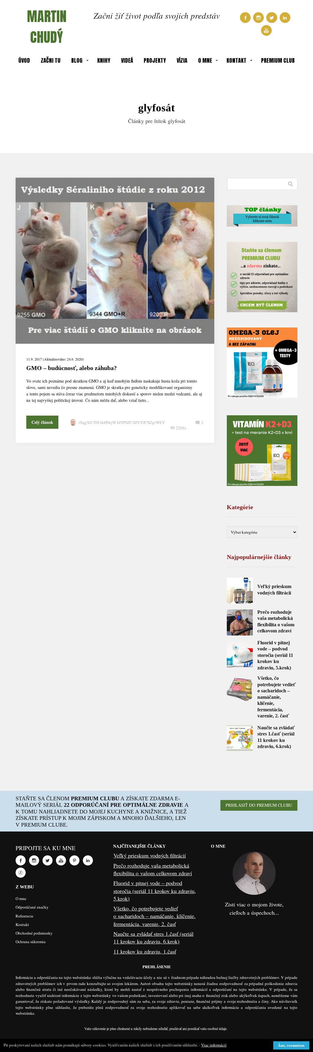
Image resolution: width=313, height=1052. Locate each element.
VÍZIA (182, 60)
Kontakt (22, 924)
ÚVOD (24, 60)
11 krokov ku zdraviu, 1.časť (144, 951)
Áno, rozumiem (291, 1045)
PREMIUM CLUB (278, 60)
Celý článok (42, 422)
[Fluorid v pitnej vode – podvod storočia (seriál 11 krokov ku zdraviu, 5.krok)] (240, 654)
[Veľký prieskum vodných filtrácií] (240, 591)
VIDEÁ (127, 60)
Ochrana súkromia (31, 941)
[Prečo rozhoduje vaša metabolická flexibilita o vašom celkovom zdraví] (240, 622)
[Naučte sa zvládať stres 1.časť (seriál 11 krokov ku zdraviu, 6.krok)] (240, 738)
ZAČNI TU (51, 60)
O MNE (205, 60)
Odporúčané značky (32, 907)
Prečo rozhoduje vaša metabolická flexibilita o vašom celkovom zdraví (152, 869)
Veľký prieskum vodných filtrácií (149, 855)
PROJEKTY (155, 60)
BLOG (77, 60)
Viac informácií (213, 1045)
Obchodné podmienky (34, 933)
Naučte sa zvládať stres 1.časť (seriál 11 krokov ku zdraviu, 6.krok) (153, 937)
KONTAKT (236, 60)
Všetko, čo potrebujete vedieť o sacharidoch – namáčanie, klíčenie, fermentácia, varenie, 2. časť (276, 697)
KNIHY (103, 60)
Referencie (24, 916)
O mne (21, 898)
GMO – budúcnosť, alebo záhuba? (71, 368)
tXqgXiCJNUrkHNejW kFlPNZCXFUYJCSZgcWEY (122, 422)
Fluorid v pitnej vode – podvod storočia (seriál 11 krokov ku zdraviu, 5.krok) (275, 655)
